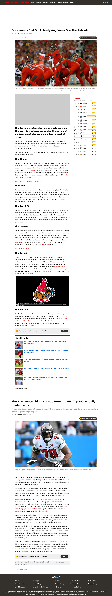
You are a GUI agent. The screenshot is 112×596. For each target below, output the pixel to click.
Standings (53, 2)
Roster (60, 2)
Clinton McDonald (59, 266)
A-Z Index (58, 587)
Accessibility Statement (40, 587)
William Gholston (28, 321)
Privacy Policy (59, 584)
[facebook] (100, 2)
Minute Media (12, 591)
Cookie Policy (92, 584)
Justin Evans (19, 242)
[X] (103, 2)
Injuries (65, 2)
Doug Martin (41, 165)
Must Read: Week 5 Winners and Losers (28, 181)
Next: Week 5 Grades (22, 248)
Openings (36, 581)
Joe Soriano (18, 414)
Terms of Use (74, 584)
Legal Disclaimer (20, 587)
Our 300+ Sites (75, 581)
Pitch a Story (37, 584)
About (17, 581)
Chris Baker (59, 318)
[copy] (25, 37)
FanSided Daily (20, 584)
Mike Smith (45, 244)
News (32, 2)
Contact (57, 581)
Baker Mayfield (42, 511)
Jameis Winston (43, 143)
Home (17, 388)
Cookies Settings (76, 587)
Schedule (45, 2)
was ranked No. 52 (47, 515)
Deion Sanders (30, 170)
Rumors (38, 2)
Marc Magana (18, 34)
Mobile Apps (92, 581)
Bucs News (23, 388)
